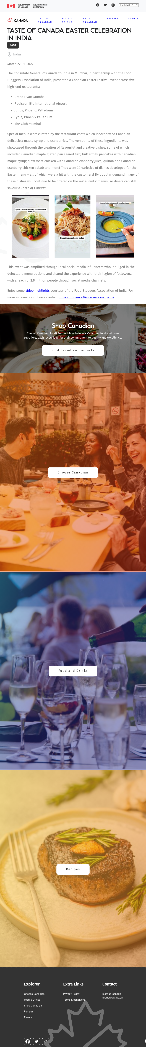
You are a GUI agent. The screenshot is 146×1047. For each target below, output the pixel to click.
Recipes (113, 18)
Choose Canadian (73, 473)
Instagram (113, 5)
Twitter (105, 5)
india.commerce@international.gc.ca (86, 297)
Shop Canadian (33, 1005)
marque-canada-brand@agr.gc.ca (112, 995)
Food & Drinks (32, 999)
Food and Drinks (73, 671)
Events (133, 18)
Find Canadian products (73, 350)
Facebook (97, 5)
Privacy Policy (71, 993)
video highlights (37, 290)
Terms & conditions (74, 999)
